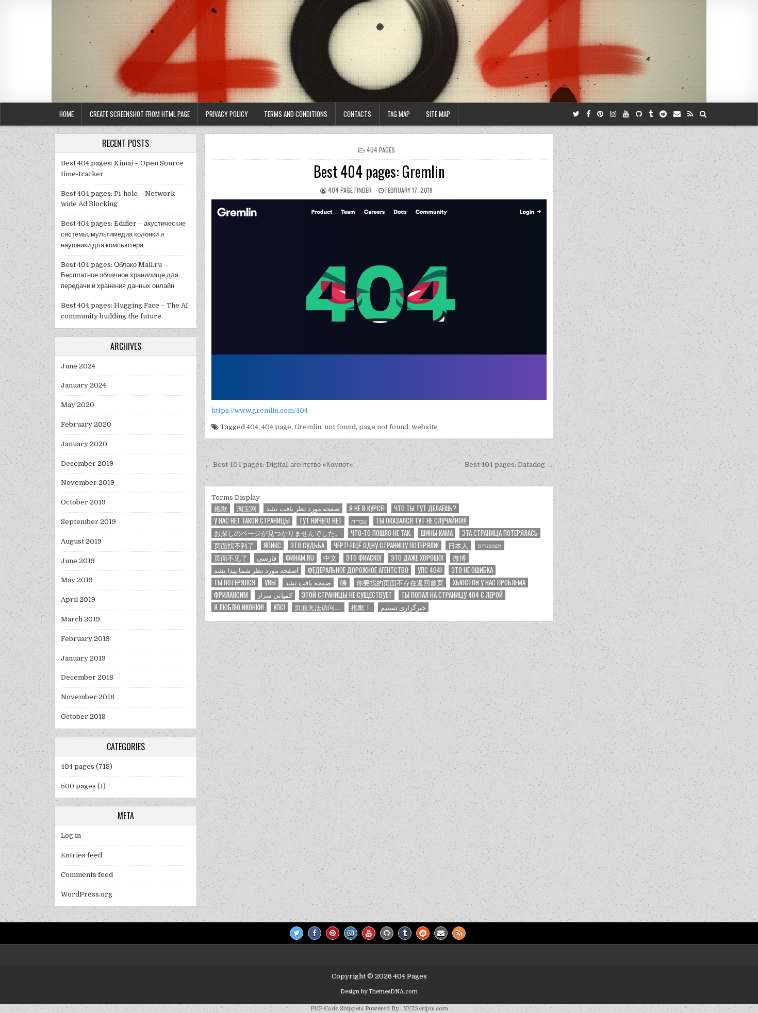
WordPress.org (86, 894)
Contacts (357, 114)
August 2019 (81, 541)
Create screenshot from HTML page (140, 114)
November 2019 (87, 482)
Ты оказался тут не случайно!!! (421, 521)
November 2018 (87, 697)
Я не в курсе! (367, 508)
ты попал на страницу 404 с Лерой (452, 595)
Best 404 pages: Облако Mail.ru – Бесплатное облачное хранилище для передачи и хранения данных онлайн (119, 275)
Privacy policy (227, 114)
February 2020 (86, 424)
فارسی (266, 558)
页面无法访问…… (318, 607)
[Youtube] (626, 114)
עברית (359, 521)
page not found (383, 427)
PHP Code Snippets (337, 1008)
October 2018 (83, 716)
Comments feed (87, 875)
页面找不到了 (234, 545)
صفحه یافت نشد (308, 582)
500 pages (78, 786)
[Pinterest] (600, 114)
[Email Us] (677, 114)
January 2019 (83, 658)
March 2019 (80, 619)
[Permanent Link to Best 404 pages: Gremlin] (379, 299)
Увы (270, 582)
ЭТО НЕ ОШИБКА (472, 570)
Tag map (398, 114)
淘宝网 (247, 508)
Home (66, 114)
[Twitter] (576, 114)
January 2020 (84, 444)
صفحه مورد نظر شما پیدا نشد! (256, 570)
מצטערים (489, 545)
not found (340, 427)
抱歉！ (361, 607)
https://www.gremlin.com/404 (259, 410)
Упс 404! (430, 570)
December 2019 (87, 463)
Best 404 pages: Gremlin (379, 171)
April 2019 (78, 599)
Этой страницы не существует (347, 595)
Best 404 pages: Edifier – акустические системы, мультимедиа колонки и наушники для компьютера (123, 234)
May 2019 (77, 580)
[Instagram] (613, 114)
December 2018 (87, 677)
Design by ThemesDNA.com (379, 991)
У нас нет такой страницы (252, 521)
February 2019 (85, 639)
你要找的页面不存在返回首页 (399, 582)
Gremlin (307, 427)
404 (252, 427)
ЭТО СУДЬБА (307, 545)
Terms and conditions (295, 114)
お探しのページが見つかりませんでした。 (277, 533)
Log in (71, 835)
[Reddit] (663, 114)
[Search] (703, 114)
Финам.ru (300, 558)
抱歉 (220, 508)
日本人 (458, 545)
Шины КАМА (437, 533)
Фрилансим (231, 595)
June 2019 (78, 561)
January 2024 (83, 385)
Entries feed (81, 855)
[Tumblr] (651, 114)
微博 (459, 558)
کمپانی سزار (274, 595)
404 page (276, 427)
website (424, 427)
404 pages (381, 149)
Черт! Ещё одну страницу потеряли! (386, 545)
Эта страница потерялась (500, 533)
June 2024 (78, 366)
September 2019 (88, 522)
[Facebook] (588, 114)
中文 (330, 558)
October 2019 (83, 502)
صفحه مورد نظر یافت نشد (303, 508)
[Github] (639, 114)
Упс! (279, 607)
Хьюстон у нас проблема (489, 582)
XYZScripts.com (425, 1008)
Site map (438, 114)
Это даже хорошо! (417, 558)
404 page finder (350, 189)
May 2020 (77, 405)
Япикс (272, 545)
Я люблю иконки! (239, 607)
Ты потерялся (234, 582)
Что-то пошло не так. (381, 533)
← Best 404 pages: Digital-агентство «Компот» (279, 464)
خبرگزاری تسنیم (403, 607)
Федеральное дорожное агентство (358, 570)
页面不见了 (231, 558)
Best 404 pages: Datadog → (509, 464)
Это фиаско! (364, 558)
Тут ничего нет (320, 521)
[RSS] (690, 114)
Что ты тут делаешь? (425, 508)
